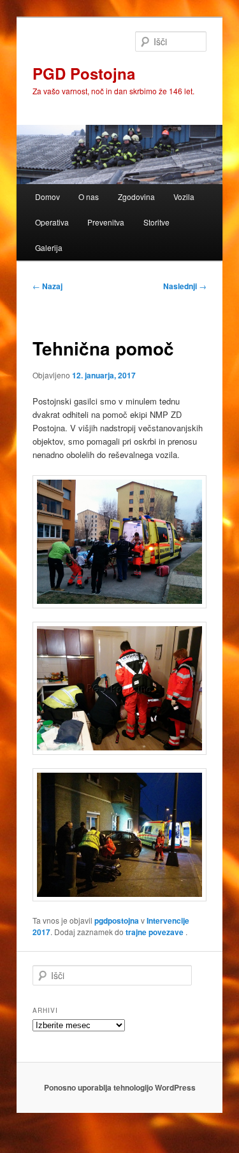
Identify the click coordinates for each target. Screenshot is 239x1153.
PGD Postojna (84, 73)
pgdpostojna (116, 920)
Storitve (156, 222)
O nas (88, 196)
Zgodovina (136, 196)
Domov (47, 196)
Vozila (183, 196)
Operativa (52, 222)
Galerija (48, 247)
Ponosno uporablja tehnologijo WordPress (120, 1087)
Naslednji (184, 286)
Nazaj (47, 286)
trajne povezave (155, 932)
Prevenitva (105, 222)
